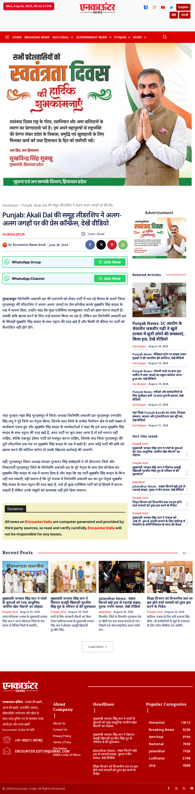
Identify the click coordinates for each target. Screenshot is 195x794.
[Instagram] (154, 7)
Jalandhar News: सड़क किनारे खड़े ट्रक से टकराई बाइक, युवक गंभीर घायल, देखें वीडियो (158, 488)
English (183, 7)
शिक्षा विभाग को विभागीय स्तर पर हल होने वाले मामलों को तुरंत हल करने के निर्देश (157, 504)
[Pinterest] (112, 245)
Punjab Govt (140, 443)
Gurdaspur (10, 205)
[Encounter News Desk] (5, 244)
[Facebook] (146, 7)
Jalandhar (138, 482)
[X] (101, 245)
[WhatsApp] (123, 245)
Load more (95, 647)
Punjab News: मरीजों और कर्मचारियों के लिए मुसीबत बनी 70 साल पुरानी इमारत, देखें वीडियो (157, 395)
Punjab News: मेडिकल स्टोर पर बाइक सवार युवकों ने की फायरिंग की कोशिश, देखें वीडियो (159, 356)
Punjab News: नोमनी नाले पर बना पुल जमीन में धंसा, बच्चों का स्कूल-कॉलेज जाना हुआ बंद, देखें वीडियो (157, 375)
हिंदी (174, 15)
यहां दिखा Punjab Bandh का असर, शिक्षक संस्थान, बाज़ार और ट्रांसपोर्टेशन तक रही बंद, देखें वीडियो (158, 416)
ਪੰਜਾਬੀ (184, 15)
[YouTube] (163, 7)
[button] (164, 36)
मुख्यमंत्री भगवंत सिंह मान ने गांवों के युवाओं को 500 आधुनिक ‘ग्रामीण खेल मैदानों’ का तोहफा (157, 451)
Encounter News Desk (29, 244)
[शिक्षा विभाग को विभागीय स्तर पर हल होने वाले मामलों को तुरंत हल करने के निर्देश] (170, 577)
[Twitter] (171, 7)
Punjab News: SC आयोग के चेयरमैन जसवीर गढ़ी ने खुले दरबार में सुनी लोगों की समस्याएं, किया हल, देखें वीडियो (158, 331)
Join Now (112, 262)
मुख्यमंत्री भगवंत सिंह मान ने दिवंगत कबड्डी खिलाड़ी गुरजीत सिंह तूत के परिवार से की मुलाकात (156, 470)
